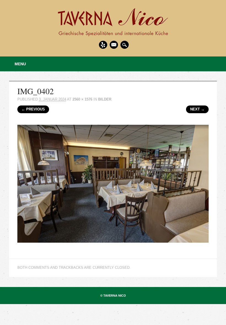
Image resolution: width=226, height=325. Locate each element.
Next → (197, 109)
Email (114, 45)
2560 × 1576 (82, 99)
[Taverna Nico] (113, 34)
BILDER (104, 99)
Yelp (103, 45)
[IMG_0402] (113, 247)
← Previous (33, 109)
